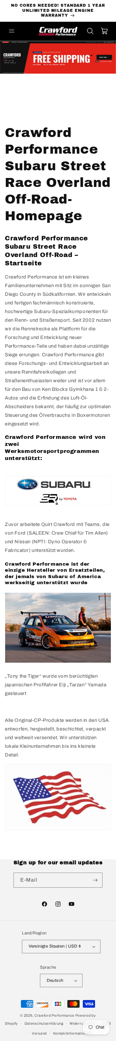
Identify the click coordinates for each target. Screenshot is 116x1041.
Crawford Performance (54, 1015)
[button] (11, 31)
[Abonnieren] (95, 880)
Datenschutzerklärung (43, 1023)
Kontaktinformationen (72, 1033)
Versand (39, 1033)
